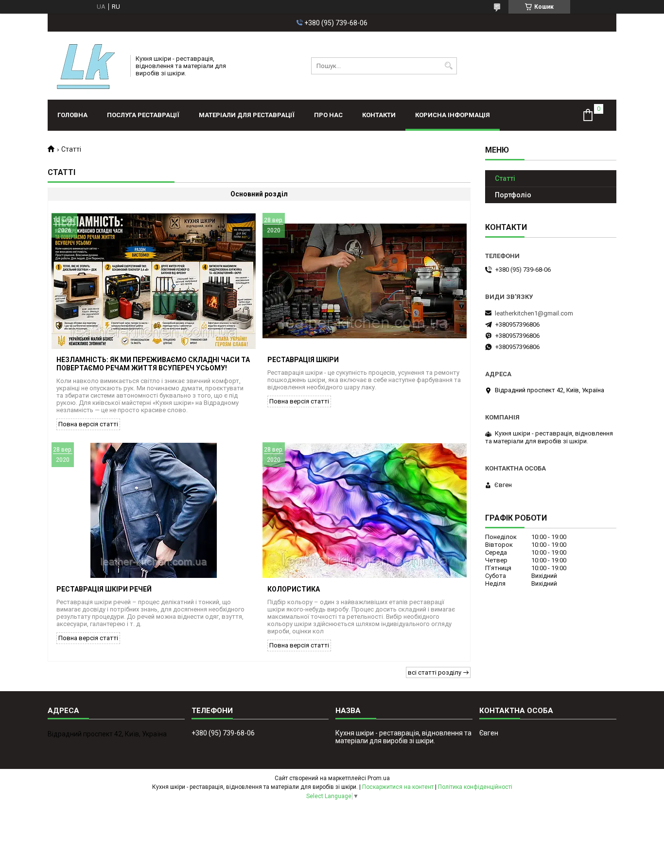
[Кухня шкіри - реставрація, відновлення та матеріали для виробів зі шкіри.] (86, 65)
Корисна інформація (452, 115)
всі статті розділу (434, 672)
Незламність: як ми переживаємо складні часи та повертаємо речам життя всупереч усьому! (153, 364)
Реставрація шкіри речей (104, 589)
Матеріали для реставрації (247, 115)
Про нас (328, 115)
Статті (505, 178)
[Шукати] (448, 65)
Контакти (379, 115)
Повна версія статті (88, 424)
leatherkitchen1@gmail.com (534, 313)
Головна (72, 115)
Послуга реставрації (143, 115)
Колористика (293, 589)
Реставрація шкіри (303, 360)
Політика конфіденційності (475, 787)
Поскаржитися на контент (398, 787)
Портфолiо (513, 195)
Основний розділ (259, 194)
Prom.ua (378, 778)
